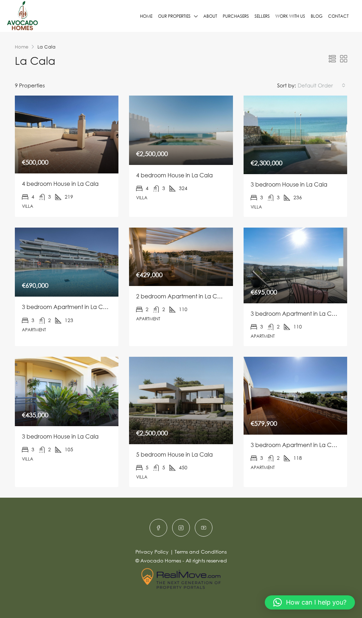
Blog (316, 16)
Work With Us (290, 16)
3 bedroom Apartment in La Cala (67, 306)
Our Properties (174, 16)
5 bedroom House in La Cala (174, 454)
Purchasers (236, 16)
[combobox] (321, 85)
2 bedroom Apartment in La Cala (181, 296)
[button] (310, 602)
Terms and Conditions (201, 552)
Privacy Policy (152, 552)
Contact (338, 16)
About (210, 16)
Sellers (262, 16)
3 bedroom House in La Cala (289, 184)
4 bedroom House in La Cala (60, 183)
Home (146, 16)
